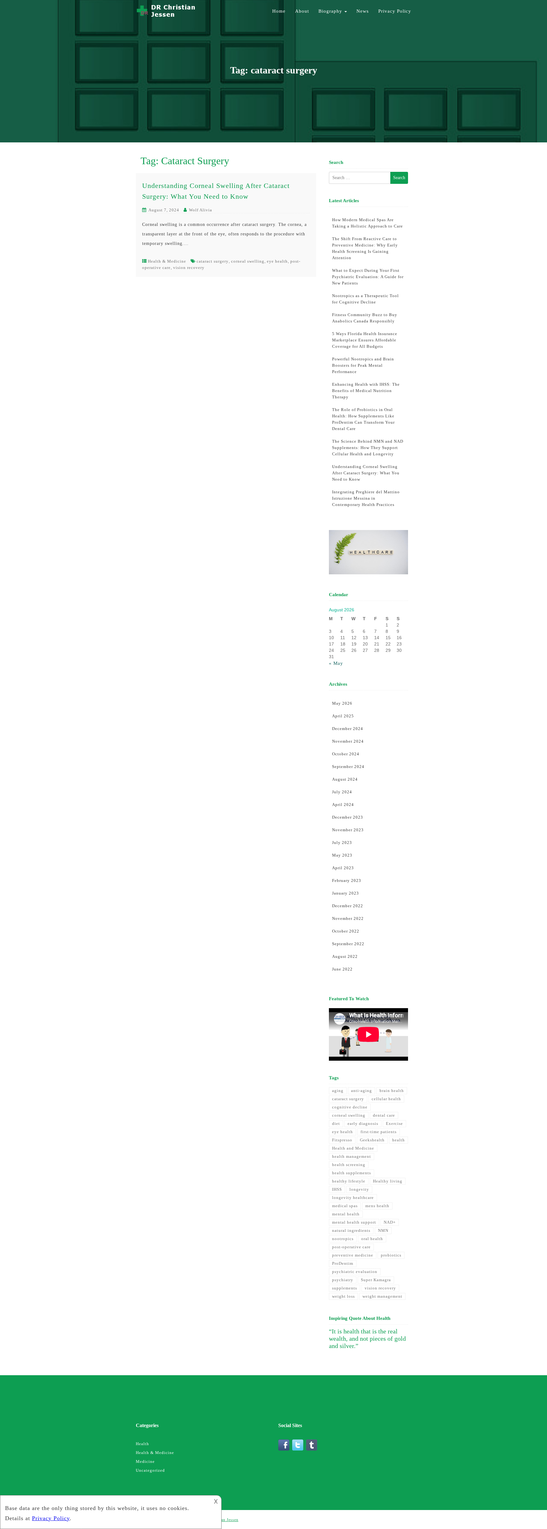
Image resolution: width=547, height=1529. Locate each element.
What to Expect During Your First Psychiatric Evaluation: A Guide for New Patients (368, 276)
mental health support (354, 1222)
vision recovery (188, 267)
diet (336, 1123)
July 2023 (342, 842)
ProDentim (342, 1263)
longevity (359, 1189)
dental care (384, 1115)
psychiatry (342, 1279)
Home (279, 11)
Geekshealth (372, 1140)
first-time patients (379, 1131)
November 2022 (348, 918)
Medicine (145, 1461)
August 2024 (345, 779)
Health (142, 1443)
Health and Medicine (353, 1148)
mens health (377, 1205)
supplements (344, 1288)
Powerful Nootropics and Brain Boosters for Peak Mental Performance (363, 365)
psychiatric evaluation (354, 1271)
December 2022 (347, 905)
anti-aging (361, 1090)
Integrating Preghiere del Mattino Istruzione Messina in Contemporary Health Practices (366, 498)
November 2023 (348, 829)
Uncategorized (150, 1470)
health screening (348, 1164)
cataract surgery (213, 261)
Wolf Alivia (200, 210)
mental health (346, 1214)
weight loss (343, 1296)
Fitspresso (342, 1140)
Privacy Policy (394, 11)
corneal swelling (247, 261)
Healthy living (387, 1181)
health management (351, 1156)
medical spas (345, 1205)
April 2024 (343, 804)
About (302, 11)
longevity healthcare (353, 1197)
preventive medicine (352, 1255)
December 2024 (347, 728)
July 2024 (342, 791)
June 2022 (342, 969)
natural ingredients (351, 1230)
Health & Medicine (167, 261)
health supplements (351, 1172)
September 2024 (348, 766)
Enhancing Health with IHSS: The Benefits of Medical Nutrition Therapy (366, 390)
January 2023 (345, 893)
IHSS (337, 1189)
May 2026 (342, 703)
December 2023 (347, 817)
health (398, 1140)
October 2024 (345, 754)
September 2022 (348, 943)
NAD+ (390, 1222)
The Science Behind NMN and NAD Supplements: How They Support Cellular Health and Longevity (367, 447)
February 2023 (346, 880)
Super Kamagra (376, 1279)
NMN (383, 1230)
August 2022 (345, 956)
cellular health (386, 1098)
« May (336, 663)
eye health (277, 261)
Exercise (394, 1123)
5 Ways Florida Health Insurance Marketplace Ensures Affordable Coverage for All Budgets (364, 340)
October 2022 (345, 931)
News (362, 11)
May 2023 (342, 855)
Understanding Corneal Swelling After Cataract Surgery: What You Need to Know (365, 473)
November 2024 (348, 741)
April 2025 (343, 716)
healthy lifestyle (348, 1181)
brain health (392, 1090)
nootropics (343, 1238)
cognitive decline (350, 1107)
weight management (382, 1296)
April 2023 (343, 867)
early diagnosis (363, 1123)
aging (337, 1090)
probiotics (391, 1255)
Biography (331, 11)
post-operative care (351, 1247)
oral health (372, 1238)
